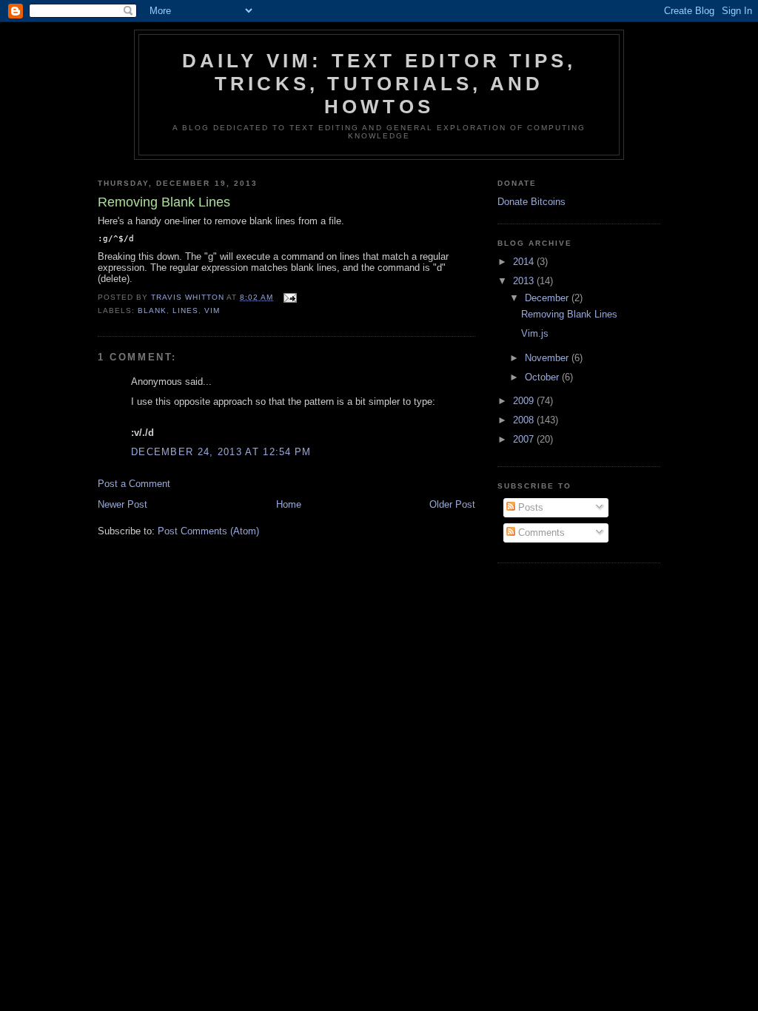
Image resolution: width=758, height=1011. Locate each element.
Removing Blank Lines (569, 314)
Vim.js (535, 333)
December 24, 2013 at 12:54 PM (221, 451)
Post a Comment (134, 483)
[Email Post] (290, 297)
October (543, 377)
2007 (525, 439)
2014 (525, 261)
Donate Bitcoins (531, 201)
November (548, 357)
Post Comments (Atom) (208, 531)
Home (288, 504)
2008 (525, 420)
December (548, 297)
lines (185, 310)
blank (152, 310)
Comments (540, 532)
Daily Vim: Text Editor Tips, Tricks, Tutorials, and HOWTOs (379, 84)
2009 (525, 400)
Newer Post (122, 504)
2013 (525, 280)
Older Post (452, 504)
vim (212, 310)
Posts (529, 507)
